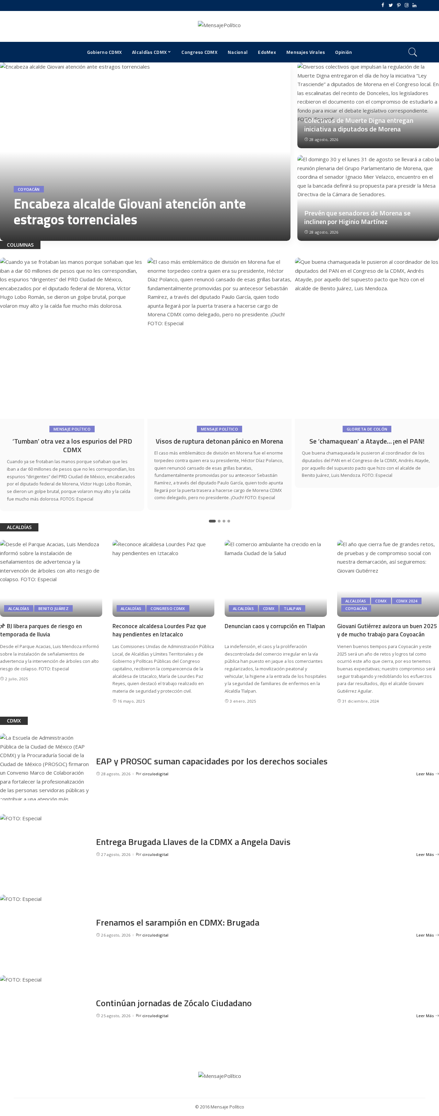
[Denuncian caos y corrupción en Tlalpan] (276, 578)
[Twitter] (391, 5)
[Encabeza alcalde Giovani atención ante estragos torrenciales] (145, 151)
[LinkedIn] (414, 5)
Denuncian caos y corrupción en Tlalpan (275, 626)
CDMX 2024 (406, 600)
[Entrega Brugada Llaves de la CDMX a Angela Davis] (44, 847)
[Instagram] (407, 5)
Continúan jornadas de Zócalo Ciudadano (174, 1003)
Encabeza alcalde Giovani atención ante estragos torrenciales (130, 211)
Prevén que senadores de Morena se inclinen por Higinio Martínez (357, 217)
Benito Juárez (53, 608)
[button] (212, 521)
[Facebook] (383, 5)
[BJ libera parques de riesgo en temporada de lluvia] (51, 578)
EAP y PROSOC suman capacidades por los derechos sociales (212, 761)
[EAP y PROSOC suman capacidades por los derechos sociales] (44, 766)
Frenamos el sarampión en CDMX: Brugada (177, 922)
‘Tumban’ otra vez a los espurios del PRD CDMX (72, 445)
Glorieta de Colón (367, 429)
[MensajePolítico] (219, 26)
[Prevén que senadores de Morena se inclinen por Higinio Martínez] (368, 198)
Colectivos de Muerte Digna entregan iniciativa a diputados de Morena (358, 124)
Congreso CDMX (168, 608)
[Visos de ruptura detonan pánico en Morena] (219, 338)
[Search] (412, 52)
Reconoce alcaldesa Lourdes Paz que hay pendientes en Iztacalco (159, 630)
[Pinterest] (399, 5)
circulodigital (33, 234)
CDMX (268, 608)
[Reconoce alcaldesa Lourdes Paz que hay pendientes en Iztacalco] (163, 578)
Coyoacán (29, 189)
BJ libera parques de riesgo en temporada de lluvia (41, 630)
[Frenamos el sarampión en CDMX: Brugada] (44, 928)
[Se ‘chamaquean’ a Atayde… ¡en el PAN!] (367, 338)
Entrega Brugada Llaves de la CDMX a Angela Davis (193, 841)
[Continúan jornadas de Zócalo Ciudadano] (44, 1008)
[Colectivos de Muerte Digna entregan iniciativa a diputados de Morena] (368, 105)
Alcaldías (18, 608)
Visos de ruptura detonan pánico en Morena (219, 441)
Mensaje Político (72, 429)
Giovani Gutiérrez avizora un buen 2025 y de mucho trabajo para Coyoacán (387, 630)
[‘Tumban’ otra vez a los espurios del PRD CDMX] (72, 338)
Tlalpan (292, 608)
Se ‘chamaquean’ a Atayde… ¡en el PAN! (367, 441)
